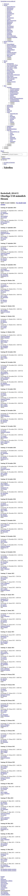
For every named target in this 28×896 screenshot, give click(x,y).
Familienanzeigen (14, 92)
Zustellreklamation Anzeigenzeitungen (14, 100)
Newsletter (9, 80)
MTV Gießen (4, 237)
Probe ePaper (10, 76)
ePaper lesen (10, 73)
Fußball (9, 51)
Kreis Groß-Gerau (11, 36)
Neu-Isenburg (10, 26)
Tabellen (9, 56)
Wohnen (12, 122)
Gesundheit (13, 117)
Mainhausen (10, 22)
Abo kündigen (4, 892)
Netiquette (12, 137)
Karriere (12, 119)
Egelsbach (9, 12)
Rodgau (9, 29)
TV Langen (3, 212)
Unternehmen (4, 887)
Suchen (3, 157)
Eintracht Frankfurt (11, 47)
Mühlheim (9, 23)
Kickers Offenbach (11, 45)
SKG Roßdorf (4, 216)
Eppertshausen (10, 13)
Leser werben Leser (12, 66)
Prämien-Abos (10, 70)
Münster (9, 24)
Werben (12, 95)
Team (11, 133)
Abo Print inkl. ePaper (12, 65)
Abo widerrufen (4, 893)
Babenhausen (10, 8)
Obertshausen (10, 27)
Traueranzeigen (14, 94)
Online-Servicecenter (12, 77)
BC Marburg (4, 223)
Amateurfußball (11, 49)
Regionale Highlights (12, 37)
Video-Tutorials (10, 79)
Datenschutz (13, 138)
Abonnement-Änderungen (13, 74)
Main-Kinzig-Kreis (11, 20)
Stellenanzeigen (14, 91)
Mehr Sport (9, 55)
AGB (11, 140)
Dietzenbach (10, 9)
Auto (11, 115)
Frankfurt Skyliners (11, 52)
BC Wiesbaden (4, 213)
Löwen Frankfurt (11, 54)
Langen (9, 19)
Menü (2, 151)
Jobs (11, 136)
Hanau (8, 16)
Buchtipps (12, 116)
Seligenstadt (10, 31)
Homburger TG (4, 232)
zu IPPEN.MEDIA (5, 894)
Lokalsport (9, 48)
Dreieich (9, 10)
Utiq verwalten (4, 883)
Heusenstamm (10, 17)
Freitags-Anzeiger (11, 81)
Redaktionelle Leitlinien (6, 880)
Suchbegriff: (5, 154)
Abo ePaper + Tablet (12, 67)
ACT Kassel (4, 217)
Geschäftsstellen (11, 72)
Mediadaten (13, 97)
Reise (11, 120)
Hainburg (9, 15)
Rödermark (9, 30)
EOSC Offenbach (5, 221)
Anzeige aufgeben (14, 90)
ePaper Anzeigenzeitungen (16, 98)
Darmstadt (9, 34)
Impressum (12, 141)
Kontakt (12, 134)
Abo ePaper (10, 69)
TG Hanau (3, 239)
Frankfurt (9, 33)
